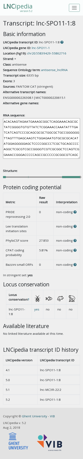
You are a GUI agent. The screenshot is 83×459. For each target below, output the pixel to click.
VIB (52, 416)
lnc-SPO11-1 (41, 48)
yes (36, 309)
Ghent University (35, 416)
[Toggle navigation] (74, 8)
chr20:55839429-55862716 (46, 53)
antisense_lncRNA (54, 70)
